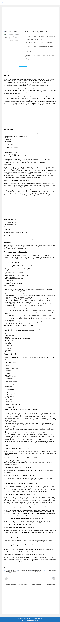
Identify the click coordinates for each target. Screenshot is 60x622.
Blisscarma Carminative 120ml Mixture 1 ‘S (10, 585)
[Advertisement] (30, 20)
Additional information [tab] (34, 68)
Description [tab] (23, 68)
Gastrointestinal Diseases (36, 55)
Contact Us (39, 618)
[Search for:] (57, 2)
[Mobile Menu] (55, 2)
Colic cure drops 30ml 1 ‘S (50, 585)
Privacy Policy (27, 618)
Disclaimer (20, 618)
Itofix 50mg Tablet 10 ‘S (23, 584)
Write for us (33, 618)
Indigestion (44, 55)
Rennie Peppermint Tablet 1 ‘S (36, 585)
